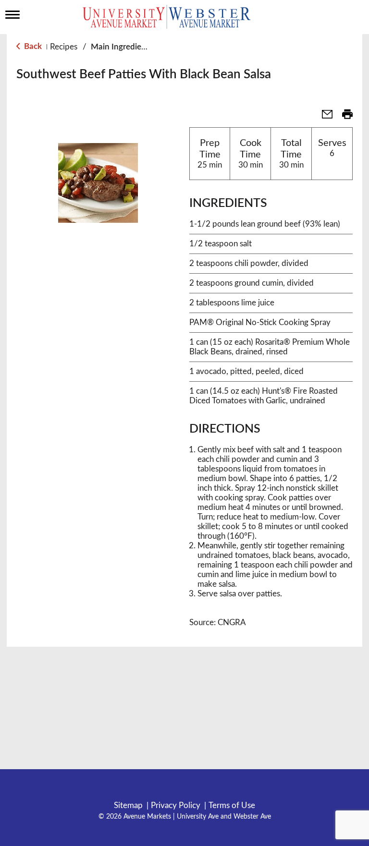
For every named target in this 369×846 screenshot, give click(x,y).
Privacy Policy (175, 805)
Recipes (63, 47)
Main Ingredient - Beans (134, 47)
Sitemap (128, 805)
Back (32, 46)
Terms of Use (232, 805)
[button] (323, 117)
